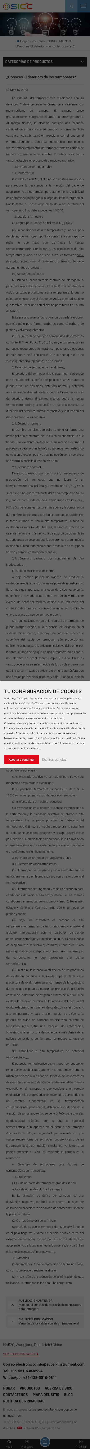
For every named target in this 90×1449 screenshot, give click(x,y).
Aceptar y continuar (22, 759)
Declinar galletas (54, 760)
